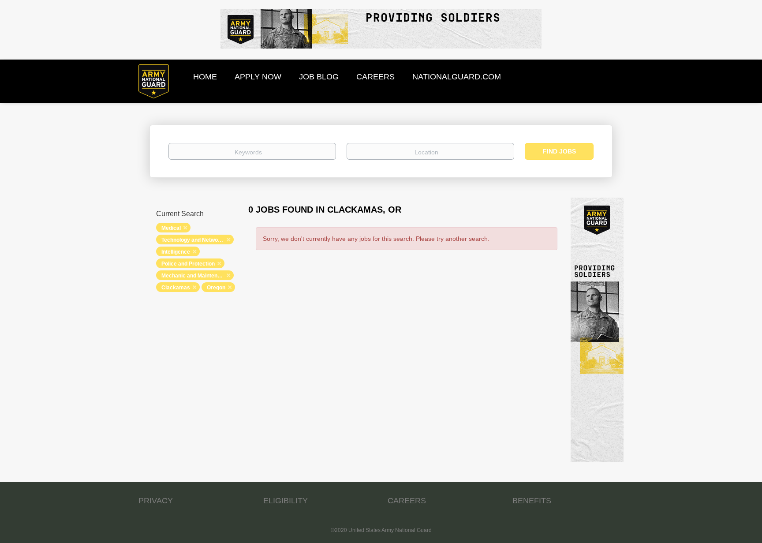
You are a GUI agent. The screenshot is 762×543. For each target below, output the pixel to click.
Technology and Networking (196, 240)
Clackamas (175, 288)
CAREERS (407, 500)
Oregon (216, 288)
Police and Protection (188, 264)
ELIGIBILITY (285, 500)
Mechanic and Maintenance (195, 276)
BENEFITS (531, 500)
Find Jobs (559, 151)
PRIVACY (155, 500)
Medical (171, 228)
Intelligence (175, 252)
